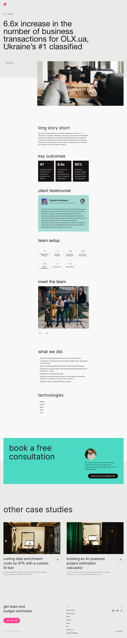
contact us (69, 629)
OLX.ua (81, 133)
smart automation (72, 633)
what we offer (70, 610)
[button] (40, 333)
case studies (70, 613)
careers (68, 620)
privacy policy (119, 631)
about (68, 616)
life (67, 626)
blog (67, 623)
